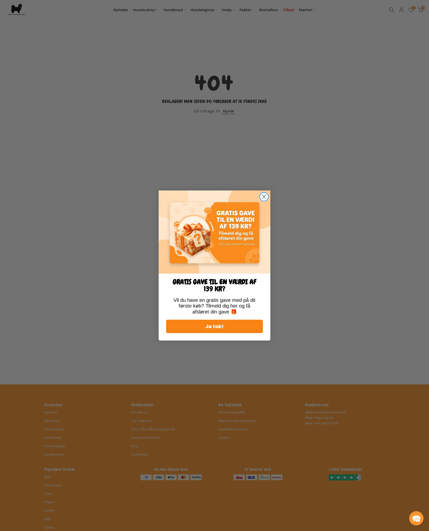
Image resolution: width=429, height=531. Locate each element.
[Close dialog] (264, 196)
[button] (416, 518)
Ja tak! (214, 326)
